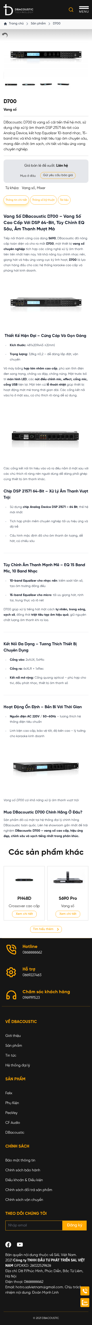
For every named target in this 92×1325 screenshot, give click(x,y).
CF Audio (12, 1123)
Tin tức (10, 1055)
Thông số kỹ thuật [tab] (43, 200)
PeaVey (11, 1113)
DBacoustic (14, 1133)
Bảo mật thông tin (20, 1160)
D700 (57, 23)
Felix (8, 1093)
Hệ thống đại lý (17, 1065)
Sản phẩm (38, 23)
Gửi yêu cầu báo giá (58, 175)
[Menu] (83, 9)
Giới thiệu (13, 1036)
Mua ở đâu (28, 176)
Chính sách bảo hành (22, 1170)
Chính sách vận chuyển (24, 1200)
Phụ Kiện (12, 1103)
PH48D (24, 898)
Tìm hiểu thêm (43, 929)
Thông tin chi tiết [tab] (16, 200)
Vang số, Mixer (33, 188)
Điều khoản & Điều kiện (24, 1180)
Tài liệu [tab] (64, 200)
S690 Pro (68, 898)
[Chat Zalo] (84, 1302)
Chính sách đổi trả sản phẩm (28, 1190)
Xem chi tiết (24, 914)
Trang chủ (16, 23)
